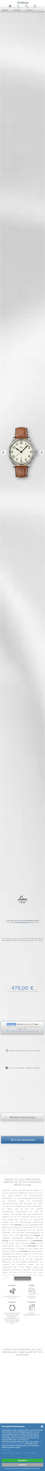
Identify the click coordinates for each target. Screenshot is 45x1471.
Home (7, 10)
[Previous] (3, 452)
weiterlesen (22, 1278)
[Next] (41, 452)
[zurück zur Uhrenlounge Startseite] (22, 2)
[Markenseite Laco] (22, 904)
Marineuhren (34, 10)
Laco (19, 10)
